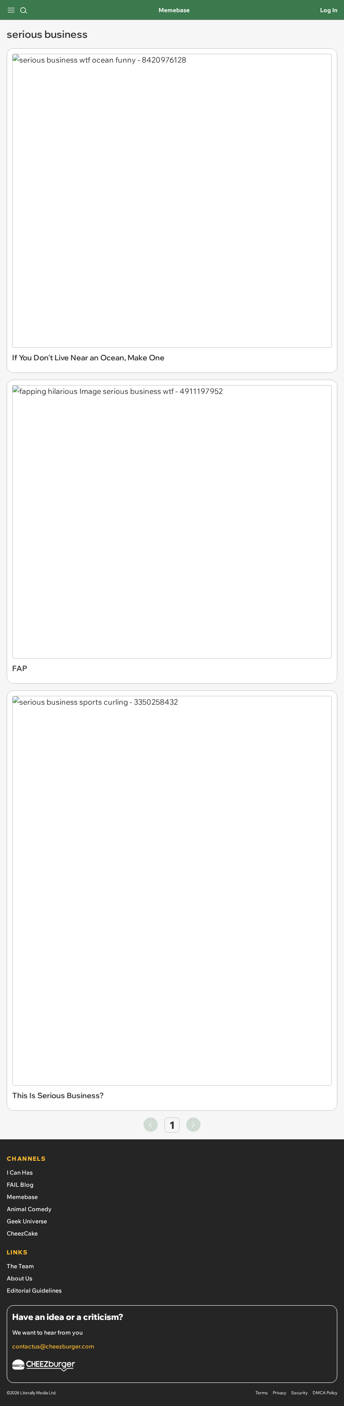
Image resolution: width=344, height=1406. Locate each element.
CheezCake (22, 1233)
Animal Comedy (29, 1209)
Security (299, 1393)
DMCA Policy (325, 1393)
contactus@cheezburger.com (53, 1346)
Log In (328, 10)
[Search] (23, 10)
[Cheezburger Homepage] (172, 1366)
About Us (19, 1278)
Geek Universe (27, 1221)
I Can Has (20, 1172)
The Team (20, 1266)
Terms (261, 1393)
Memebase (174, 10)
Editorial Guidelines (34, 1290)
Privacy (279, 1393)
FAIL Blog (20, 1184)
